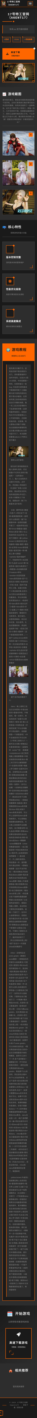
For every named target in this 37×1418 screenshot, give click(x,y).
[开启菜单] (30, 3)
